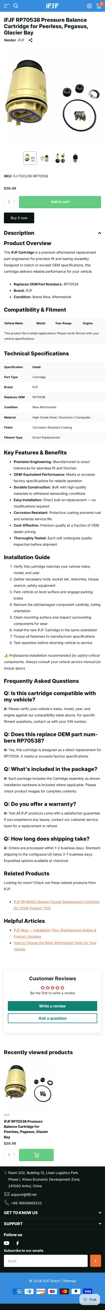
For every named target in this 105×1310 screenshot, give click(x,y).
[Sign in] (89, 6)
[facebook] (17, 1243)
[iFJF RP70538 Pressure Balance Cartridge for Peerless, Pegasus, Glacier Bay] (29, 1083)
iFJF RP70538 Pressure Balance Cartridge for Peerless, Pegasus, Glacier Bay (26, 1129)
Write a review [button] (52, 1006)
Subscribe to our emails (23, 1250)
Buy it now (19, 218)
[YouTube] (6, 1243)
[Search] (15, 5)
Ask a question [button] (53, 1018)
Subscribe (95, 1261)
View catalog (7, 6)
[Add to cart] (36, 1155)
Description (19, 233)
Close (52, 1212)
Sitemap (69, 1281)
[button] (91, 95)
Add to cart (60, 202)
